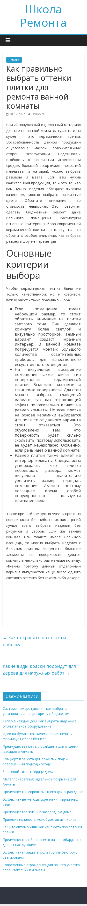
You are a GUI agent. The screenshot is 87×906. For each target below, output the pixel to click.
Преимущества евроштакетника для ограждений (43, 791)
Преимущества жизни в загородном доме (37, 812)
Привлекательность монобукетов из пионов (40, 819)
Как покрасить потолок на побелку (34, 641)
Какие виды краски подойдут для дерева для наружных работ (39, 669)
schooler (38, 114)
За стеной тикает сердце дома (28, 771)
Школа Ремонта (43, 15)
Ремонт (14, 60)
